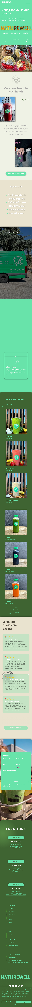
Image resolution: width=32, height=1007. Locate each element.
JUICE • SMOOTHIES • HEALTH (16, 33)
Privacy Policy (14, 998)
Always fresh (11, 367)
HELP (6, 958)
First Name (6, 759)
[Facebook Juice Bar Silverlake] (13, 986)
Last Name (19, 759)
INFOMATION (6, 938)
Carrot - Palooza (9, 603)
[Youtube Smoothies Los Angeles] (19, 986)
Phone (18, 764)
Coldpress (8, 537)
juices (10, 369)
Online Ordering (21, 20)
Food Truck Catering (16, 233)
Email (5, 764)
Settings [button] (16, 1005)
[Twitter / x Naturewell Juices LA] (16, 986)
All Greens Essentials (10, 539)
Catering (13, 20)
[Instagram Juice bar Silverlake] (10, 986)
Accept (23, 1002)
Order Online (9, 438)
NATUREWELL (7, 2)
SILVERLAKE (16, 842)
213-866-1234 (16, 871)
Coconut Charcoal (9, 571)
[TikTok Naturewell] (22, 986)
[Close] (30, 989)
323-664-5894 (16, 847)
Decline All (8, 1002)
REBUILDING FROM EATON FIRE (16, 895)
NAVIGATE (7, 915)
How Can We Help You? (9, 770)
